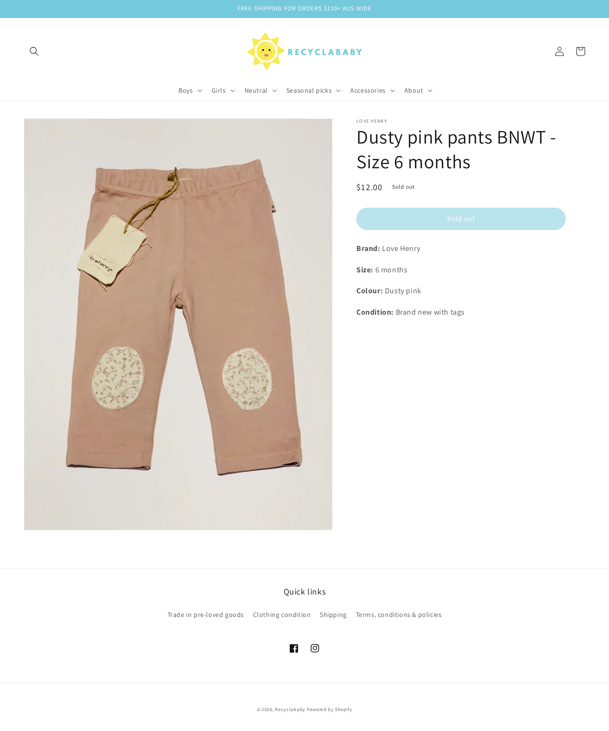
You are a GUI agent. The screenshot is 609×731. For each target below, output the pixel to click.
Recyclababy (290, 709)
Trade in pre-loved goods (205, 614)
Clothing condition (282, 614)
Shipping (333, 614)
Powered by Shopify (330, 709)
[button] (34, 51)
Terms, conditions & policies (399, 614)
